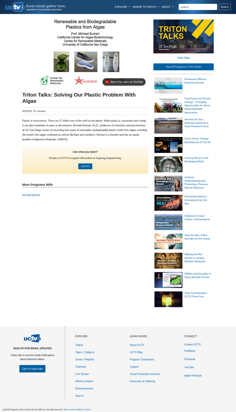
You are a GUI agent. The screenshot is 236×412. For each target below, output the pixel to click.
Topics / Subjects (85, 352)
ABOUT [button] (166, 6)
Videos (79, 344)
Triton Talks (183, 57)
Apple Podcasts (193, 375)
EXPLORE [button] (121, 6)
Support (134, 366)
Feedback (189, 350)
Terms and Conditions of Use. (77, 409)
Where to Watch (84, 381)
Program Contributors (142, 359)
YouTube (189, 367)
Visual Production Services (145, 373)
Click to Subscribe (32, 368)
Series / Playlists (84, 359)
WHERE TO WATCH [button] (145, 6)
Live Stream (82, 373)
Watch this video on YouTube (124, 82)
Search (225, 6)
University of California (142, 381)
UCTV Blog (136, 352)
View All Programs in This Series (183, 66)
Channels (80, 366)
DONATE (85, 166)
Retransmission (84, 388)
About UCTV (137, 344)
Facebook (189, 359)
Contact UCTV (192, 344)
